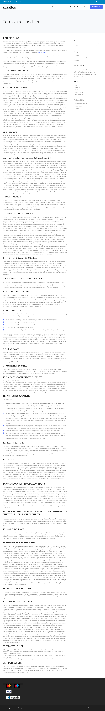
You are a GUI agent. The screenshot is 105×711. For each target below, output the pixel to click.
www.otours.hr (42, 52)
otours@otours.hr (17, 2)
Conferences (56, 7)
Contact (77, 108)
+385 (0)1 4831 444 (6, 2)
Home (38, 7)
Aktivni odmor (82, 7)
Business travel (69, 7)
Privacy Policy (78, 106)
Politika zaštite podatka (81, 58)
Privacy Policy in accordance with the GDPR (83, 708)
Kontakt (77, 60)
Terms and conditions (81, 103)
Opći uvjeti (78, 55)
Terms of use (99, 708)
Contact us (96, 7)
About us (46, 7)
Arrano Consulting (27, 708)
